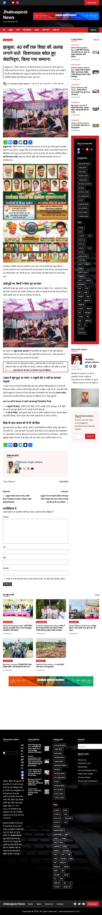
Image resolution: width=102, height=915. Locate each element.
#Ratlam (81, 244)
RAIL (79, 288)
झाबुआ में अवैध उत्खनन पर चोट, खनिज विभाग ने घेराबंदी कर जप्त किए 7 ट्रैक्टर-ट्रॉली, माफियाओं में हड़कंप (17, 499)
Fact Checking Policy (87, 770)
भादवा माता (80, 316)
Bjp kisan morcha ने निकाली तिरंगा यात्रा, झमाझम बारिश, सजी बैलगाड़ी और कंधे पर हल (35, 782)
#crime (80, 228)
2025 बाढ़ (80, 252)
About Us (82, 760)
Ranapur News (83, 204)
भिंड (88, 316)
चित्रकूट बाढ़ (81, 304)
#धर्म (89, 248)
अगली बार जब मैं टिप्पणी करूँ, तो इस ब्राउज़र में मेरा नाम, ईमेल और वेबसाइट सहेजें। (36, 579)
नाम (4, 547)
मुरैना (79, 325)
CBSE (87, 264)
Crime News (82, 167)
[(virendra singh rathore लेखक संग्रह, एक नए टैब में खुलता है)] (5, 85)
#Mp (89, 236)
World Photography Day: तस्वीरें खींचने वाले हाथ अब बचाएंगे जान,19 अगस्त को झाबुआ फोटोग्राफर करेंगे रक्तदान (80, 52)
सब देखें (97, 595)
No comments (45, 84)
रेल (85, 325)
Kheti (80, 280)
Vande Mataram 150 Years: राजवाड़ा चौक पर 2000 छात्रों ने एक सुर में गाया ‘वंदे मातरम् (82, 628)
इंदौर (79, 292)
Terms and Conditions (88, 781)
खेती (79, 300)
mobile (88, 280)
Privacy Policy (84, 777)
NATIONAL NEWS (83, 192)
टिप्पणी (6, 517)
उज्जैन (85, 292)
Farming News (83, 176)
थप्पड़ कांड (80, 308)
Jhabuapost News (14, 903)
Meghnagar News (84, 184)
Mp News (81, 188)
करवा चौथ (80, 296)
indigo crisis (83, 272)
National (81, 284)
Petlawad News (76, 64)
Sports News (83, 212)
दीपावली (88, 308)
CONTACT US (84, 763)
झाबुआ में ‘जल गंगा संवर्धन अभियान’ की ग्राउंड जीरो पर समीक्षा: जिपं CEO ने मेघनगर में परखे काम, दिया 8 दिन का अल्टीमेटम (54, 499)
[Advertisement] (51, 708)
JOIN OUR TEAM (85, 774)
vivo (86, 288)
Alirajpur (81, 260)
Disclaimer (82, 767)
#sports (81, 248)
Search (90, 436)
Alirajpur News (83, 163)
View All (96, 39)
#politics (81, 240)
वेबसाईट (6, 568)
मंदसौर (79, 321)
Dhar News (82, 172)
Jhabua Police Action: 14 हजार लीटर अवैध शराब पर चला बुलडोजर (80, 125)
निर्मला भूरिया (87, 312)
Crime (80, 268)
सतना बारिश (81, 329)
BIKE (79, 264)
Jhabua (81, 276)
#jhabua (11, 481)
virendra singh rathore (20, 84)
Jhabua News (8, 40)
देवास (79, 312)
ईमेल (4, 557)
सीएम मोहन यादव (82, 333)
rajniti (80, 200)
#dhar (80, 232)
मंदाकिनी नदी (88, 321)
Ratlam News (83, 208)
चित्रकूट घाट (87, 300)
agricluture (83, 256)
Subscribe (92, 904)
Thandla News (83, 216)
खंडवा (88, 296)
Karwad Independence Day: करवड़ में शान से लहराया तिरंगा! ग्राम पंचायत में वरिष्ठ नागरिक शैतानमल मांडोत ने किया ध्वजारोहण (81, 72)
